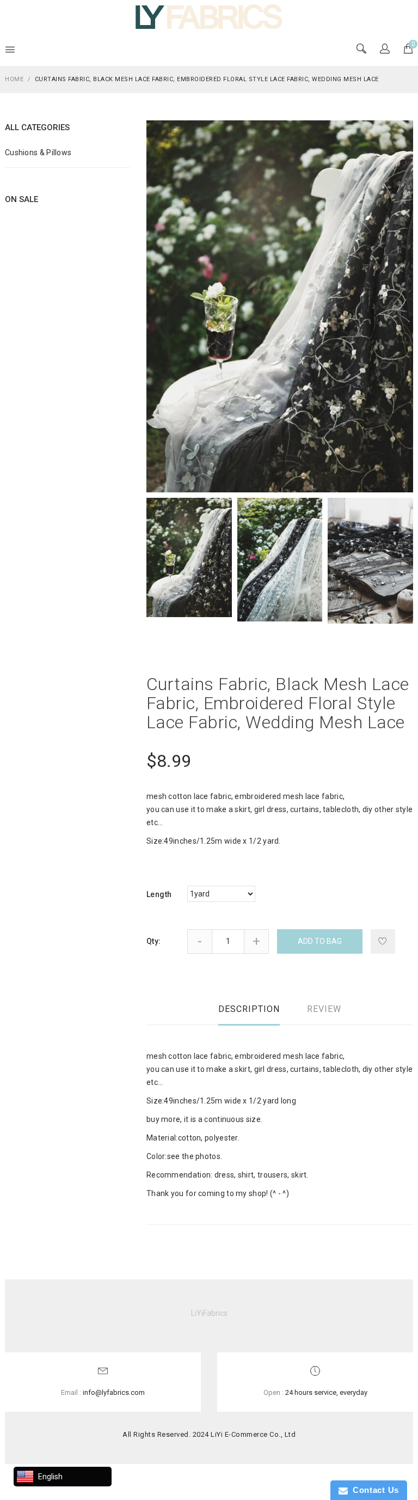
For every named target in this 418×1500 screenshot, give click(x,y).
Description (249, 1009)
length (159, 894)
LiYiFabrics (209, 1313)
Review (324, 1009)
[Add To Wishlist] (383, 941)
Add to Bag (320, 941)
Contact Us (373, 1490)
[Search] (385, 50)
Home (14, 79)
